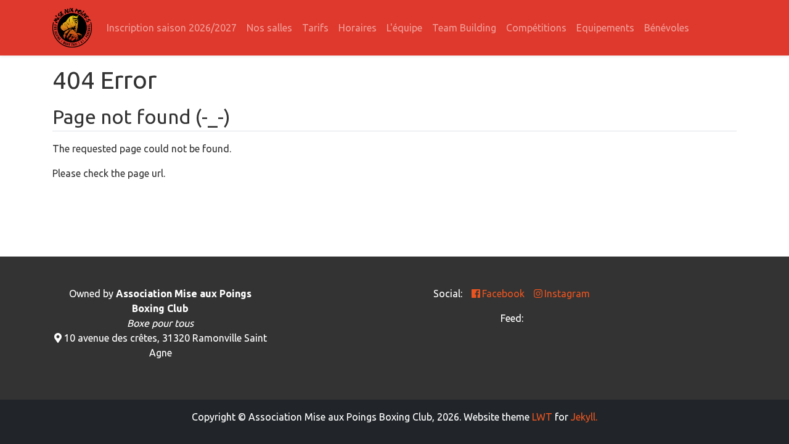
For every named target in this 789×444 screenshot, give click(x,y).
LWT (542, 416)
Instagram (567, 293)
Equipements (605, 27)
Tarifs (315, 27)
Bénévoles (666, 27)
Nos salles (269, 27)
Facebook (503, 293)
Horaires (357, 27)
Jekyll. (584, 416)
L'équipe (404, 27)
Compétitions (536, 27)
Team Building (464, 27)
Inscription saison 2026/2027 (172, 27)
